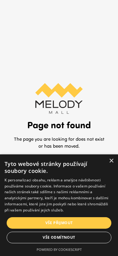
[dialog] (59, 205)
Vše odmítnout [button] (59, 237)
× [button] (111, 161)
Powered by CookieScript (59, 249)
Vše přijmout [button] (59, 222)
